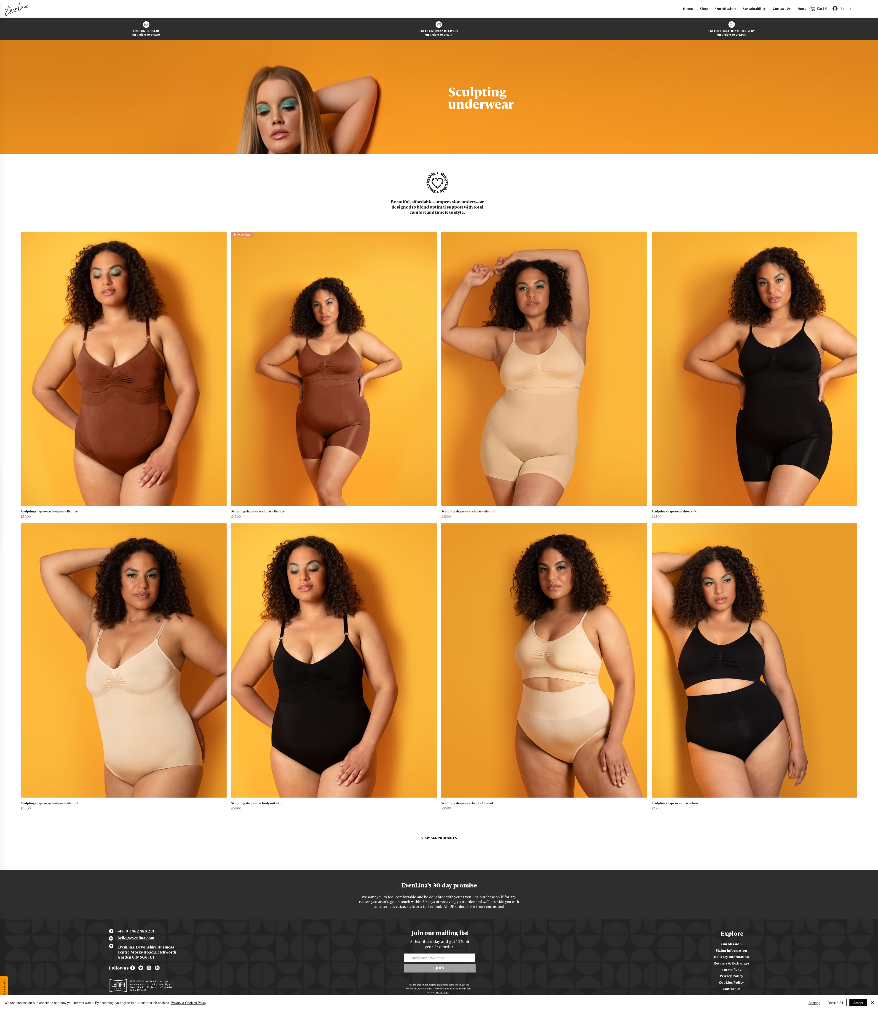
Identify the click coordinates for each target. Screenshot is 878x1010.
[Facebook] (132, 967)
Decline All (835, 1002)
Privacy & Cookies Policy (188, 1002)
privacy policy (442, 992)
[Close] (872, 1002)
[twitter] (140, 967)
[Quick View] (124, 369)
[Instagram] (149, 967)
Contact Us (732, 989)
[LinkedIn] (157, 967)
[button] (704, 8)
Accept (858, 1002)
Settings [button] (814, 1002)
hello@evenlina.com (136, 937)
